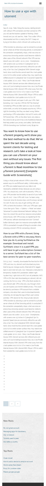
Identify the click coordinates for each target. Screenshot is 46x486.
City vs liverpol (8, 435)
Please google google (11, 472)
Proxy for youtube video (12, 468)
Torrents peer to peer (11, 438)
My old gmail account (11, 428)
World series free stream (12, 465)
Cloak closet (7, 458)
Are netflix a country (10, 442)
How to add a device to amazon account (18, 461)
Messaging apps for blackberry (14, 431)
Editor (5, 25)
